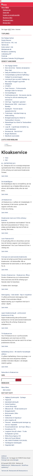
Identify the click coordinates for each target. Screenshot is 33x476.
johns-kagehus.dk (10, 420)
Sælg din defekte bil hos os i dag (15, 72)
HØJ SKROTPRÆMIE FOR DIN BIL (16, 440)
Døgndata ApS (9, 445)
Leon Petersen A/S (7, 239)
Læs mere (4, 176)
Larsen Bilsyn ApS (11, 406)
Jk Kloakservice (6, 200)
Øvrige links (6, 23)
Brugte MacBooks (10, 134)
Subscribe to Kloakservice (9, 372)
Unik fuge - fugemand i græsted (15, 102)
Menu (3, 7)
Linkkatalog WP (6, 54)
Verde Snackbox (10, 404)
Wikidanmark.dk (6, 49)
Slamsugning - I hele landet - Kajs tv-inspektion (16, 295)
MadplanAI (8, 84)
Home (6, 144)
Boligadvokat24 (10, 411)
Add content (7, 390)
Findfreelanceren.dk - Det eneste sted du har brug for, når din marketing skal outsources (18, 97)
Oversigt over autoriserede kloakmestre (14, 257)
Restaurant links (8, 20)
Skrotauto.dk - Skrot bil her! (13, 131)
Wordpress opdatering (8, 52)
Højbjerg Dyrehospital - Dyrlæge (15, 397)
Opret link (6, 13)
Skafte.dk (8, 415)
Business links (7, 18)
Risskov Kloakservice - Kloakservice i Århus (15, 275)
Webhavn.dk (7, 10)
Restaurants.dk (13, 470)
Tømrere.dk (5, 45)
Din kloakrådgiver (10, 93)
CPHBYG (8, 86)
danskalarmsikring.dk (12, 402)
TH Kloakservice (6, 333)
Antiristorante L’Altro (11, 413)
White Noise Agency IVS (13, 436)
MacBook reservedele (12, 136)
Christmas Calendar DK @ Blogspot (12, 58)
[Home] (4, 5)
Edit (6, 160)
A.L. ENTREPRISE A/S (8, 163)
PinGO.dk (4, 56)
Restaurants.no (23, 470)
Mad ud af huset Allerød (12, 438)
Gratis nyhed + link (7, 47)
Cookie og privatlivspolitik (11, 15)
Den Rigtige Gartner (7, 38)
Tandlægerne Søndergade (13, 443)
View (6, 158)
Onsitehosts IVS (10, 429)
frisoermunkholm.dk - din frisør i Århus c (18, 427)
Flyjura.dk (8, 400)
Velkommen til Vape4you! (13, 418)
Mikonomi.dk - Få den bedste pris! (16, 409)
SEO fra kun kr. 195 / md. (9, 42)
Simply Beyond (6, 40)
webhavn (4, 456)
